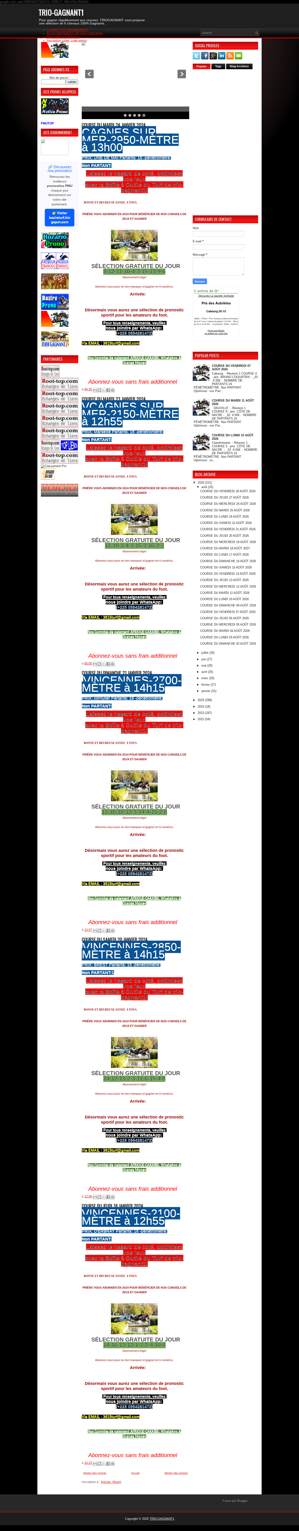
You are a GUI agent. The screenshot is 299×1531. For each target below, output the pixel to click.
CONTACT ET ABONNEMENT (67, 30)
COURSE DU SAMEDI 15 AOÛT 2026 (226, 567)
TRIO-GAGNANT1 (61, 12)
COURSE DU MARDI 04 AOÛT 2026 (225, 631)
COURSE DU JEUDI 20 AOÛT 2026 (224, 535)
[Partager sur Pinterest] (112, 390)
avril (204, 672)
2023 (201, 713)
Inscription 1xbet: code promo (67, 40)
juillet (205, 652)
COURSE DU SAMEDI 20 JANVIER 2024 (115, 939)
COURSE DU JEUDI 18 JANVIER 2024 (112, 1206)
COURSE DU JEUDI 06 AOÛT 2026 (224, 618)
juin (204, 659)
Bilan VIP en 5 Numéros (63, 37)
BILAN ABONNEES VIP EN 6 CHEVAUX (75, 33)
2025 (201, 700)
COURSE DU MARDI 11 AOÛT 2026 (224, 593)
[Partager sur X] (103, 390)
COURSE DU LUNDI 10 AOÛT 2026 (224, 599)
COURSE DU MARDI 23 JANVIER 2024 (114, 399)
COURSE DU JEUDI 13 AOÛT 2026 (224, 580)
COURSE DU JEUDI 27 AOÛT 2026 (224, 497)
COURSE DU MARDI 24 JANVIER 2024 (114, 125)
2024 (201, 706)
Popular (201, 66)
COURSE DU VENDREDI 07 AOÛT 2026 (228, 612)
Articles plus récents (94, 1473)
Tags (218, 66)
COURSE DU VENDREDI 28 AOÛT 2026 (228, 491)
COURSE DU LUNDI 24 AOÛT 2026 (224, 516)
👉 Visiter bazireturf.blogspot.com (59, 217)
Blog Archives (239, 66)
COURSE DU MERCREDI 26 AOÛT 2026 (228, 504)
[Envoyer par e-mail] (95, 390)
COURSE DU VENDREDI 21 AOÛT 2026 (228, 529)
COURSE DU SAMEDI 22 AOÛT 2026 (226, 523)
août (204, 487)
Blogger (242, 1501)
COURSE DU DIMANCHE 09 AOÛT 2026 (228, 605)
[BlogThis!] (99, 390)
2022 (201, 719)
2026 (201, 482)
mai (204, 665)
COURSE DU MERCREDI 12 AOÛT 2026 (228, 586)
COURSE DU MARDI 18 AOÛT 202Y (225, 548)
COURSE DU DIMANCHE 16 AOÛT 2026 (228, 561)
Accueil (135, 1473)
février (206, 684)
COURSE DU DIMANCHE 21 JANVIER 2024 (117, 673)
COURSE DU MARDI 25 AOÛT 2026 (225, 510)
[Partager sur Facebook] (108, 390)
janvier (206, 691)
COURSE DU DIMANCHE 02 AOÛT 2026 (228, 643)
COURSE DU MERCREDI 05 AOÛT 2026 (228, 624)
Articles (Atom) (111, 1482)
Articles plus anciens (176, 1473)
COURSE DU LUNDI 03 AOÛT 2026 (224, 637)
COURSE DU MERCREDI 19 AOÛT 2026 (228, 542)
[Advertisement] (225, 142)
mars (205, 678)
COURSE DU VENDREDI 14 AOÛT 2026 (228, 573)
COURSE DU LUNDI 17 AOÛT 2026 (224, 554)
